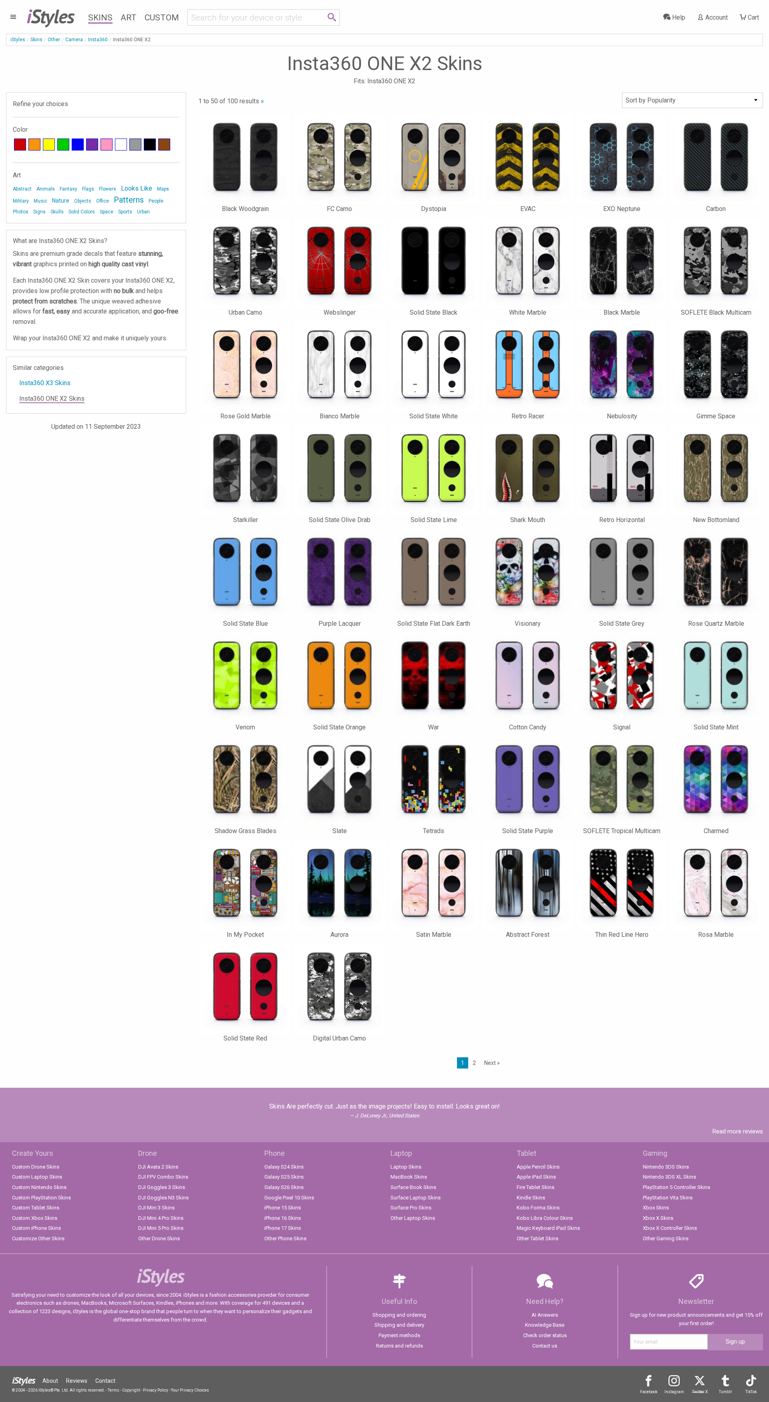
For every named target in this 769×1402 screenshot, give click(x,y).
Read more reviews (738, 1131)
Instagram (674, 1392)
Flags (88, 189)
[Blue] (78, 145)
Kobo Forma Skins (538, 1208)
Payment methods (399, 1335)
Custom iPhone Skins (36, 1228)
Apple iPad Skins (536, 1177)
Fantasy (68, 189)
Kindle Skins (531, 1198)
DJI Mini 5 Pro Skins (160, 1228)
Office (102, 201)
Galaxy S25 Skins (284, 1177)
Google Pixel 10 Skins (289, 1198)
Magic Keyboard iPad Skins (548, 1228)
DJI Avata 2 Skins (158, 1167)
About (50, 1381)
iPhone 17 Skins (282, 1228)
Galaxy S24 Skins (284, 1167)
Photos (20, 212)
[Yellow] (49, 145)
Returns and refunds (399, 1346)
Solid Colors (81, 212)
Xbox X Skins (658, 1218)
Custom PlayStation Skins (41, 1198)
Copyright (131, 1390)
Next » (492, 1063)
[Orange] (34, 145)
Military (21, 201)
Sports (125, 212)
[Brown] (164, 145)
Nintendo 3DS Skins (666, 1167)
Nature (60, 200)
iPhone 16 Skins (282, 1218)
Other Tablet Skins (537, 1238)
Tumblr (725, 1392)
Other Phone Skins (285, 1238)
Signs (39, 212)
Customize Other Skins (38, 1238)
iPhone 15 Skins (282, 1208)
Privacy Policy (155, 1390)
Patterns (129, 200)
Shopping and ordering (399, 1315)
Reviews (76, 1381)
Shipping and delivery (399, 1325)
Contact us (544, 1346)
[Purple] (92, 145)
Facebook (648, 1392)
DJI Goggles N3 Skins (163, 1198)
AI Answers (544, 1315)
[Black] (150, 145)
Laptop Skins (406, 1167)
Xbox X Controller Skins (670, 1228)
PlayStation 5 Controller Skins (676, 1187)
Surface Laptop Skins (416, 1198)
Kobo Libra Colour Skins (545, 1218)
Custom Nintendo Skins (39, 1187)
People (156, 201)
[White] (121, 145)
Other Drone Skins (159, 1238)
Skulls (57, 212)
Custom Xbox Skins (34, 1218)
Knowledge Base (544, 1325)
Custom (162, 17)
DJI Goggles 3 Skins (161, 1187)
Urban (143, 212)
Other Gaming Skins (665, 1238)
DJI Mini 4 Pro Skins (160, 1218)
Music (40, 201)
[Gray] (135, 145)
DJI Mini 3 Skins (156, 1208)
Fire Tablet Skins (535, 1187)
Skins (100, 17)
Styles (50, 16)
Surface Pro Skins (411, 1208)
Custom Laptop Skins (37, 1177)
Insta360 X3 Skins (44, 383)
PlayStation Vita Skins (668, 1198)
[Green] (63, 145)
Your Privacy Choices (190, 1390)
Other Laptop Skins (413, 1218)
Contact (105, 1381)
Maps (163, 189)
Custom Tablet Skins (35, 1208)
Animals (45, 189)
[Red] (20, 145)
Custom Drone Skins (35, 1167)
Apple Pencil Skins (538, 1167)
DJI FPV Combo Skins (163, 1177)
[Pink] (107, 145)
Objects (82, 201)
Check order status (545, 1335)
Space (106, 212)
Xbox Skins (656, 1208)
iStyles (17, 39)
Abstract (22, 189)
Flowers (107, 189)
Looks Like (136, 188)
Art (129, 17)
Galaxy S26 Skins (284, 1187)
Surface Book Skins (413, 1187)
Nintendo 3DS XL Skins (669, 1177)
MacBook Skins (409, 1177)
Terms (113, 1390)
